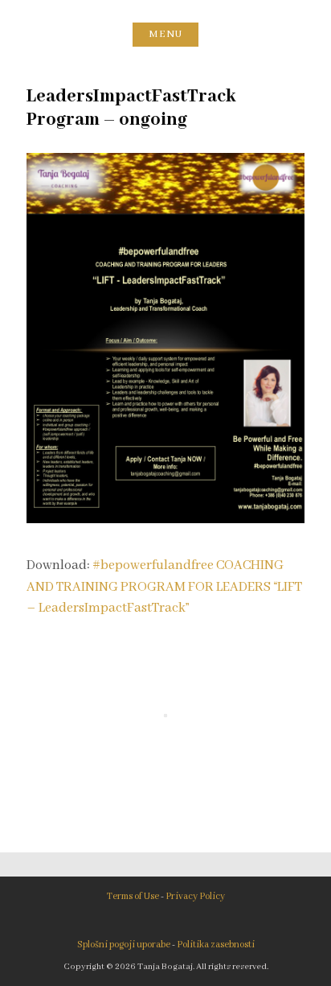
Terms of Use (133, 896)
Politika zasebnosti (216, 945)
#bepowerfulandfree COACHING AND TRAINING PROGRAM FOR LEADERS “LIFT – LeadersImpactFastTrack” (164, 587)
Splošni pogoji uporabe (123, 945)
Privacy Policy (195, 896)
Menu (165, 34)
